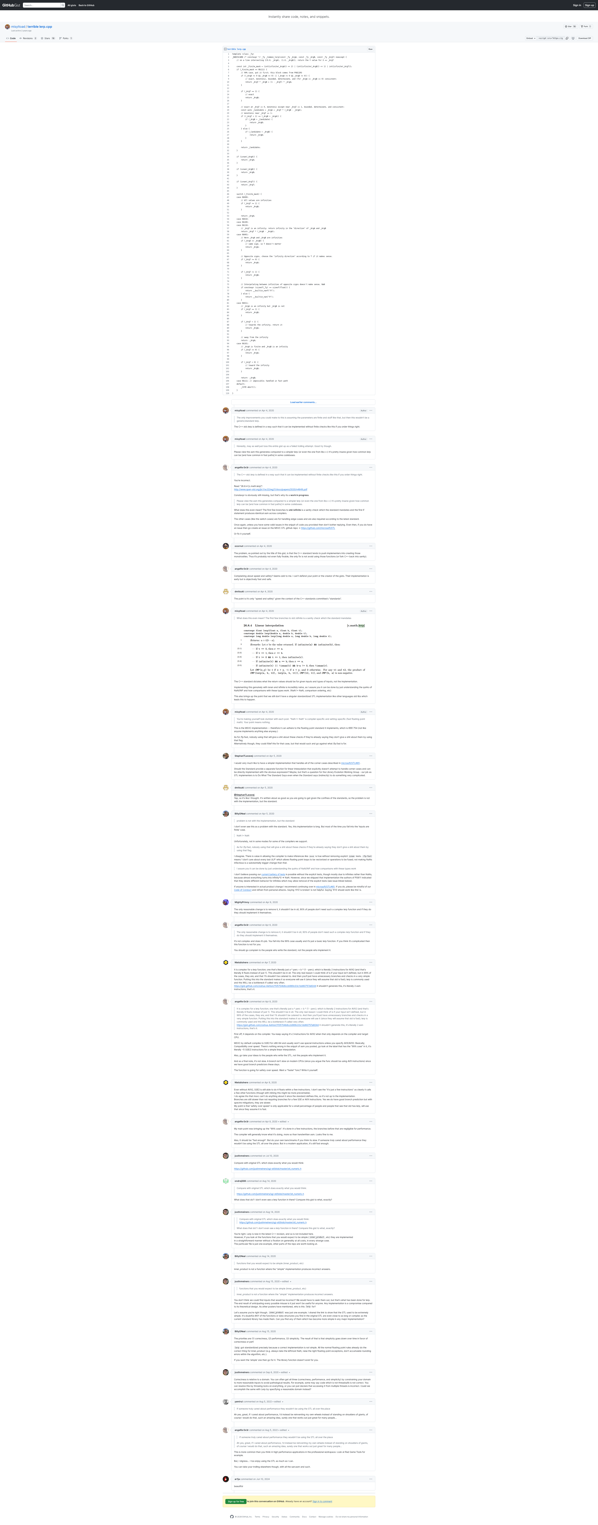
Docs (304, 1517)
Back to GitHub (86, 5)
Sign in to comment (322, 1501)
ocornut (239, 546)
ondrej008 (240, 1181)
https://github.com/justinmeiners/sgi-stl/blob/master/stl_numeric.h (267, 1168)
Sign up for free (236, 1501)
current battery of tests (273, 874)
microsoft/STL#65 (350, 763)
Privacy (266, 1517)
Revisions (29, 38)
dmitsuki (239, 591)
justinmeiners (242, 1155)
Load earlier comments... (303, 402)
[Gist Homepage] (11, 5)
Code (13, 38)
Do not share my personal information (352, 1517)
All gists (72, 5)
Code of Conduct (243, 890)
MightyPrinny (242, 902)
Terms (257, 1517)
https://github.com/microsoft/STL (318, 528)
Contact (312, 1517)
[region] (299, 223)
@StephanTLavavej (244, 794)
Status (284, 1517)
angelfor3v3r (242, 467)
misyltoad (18, 26)
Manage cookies (326, 1517)
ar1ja (237, 1479)
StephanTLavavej (244, 755)
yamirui (239, 1401)
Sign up (589, 5)
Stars (49, 38)
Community (295, 1517)
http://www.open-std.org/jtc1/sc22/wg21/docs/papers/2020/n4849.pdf (270, 489)
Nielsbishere (241, 962)
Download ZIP (585, 38)
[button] (567, 38)
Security (275, 1517)
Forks (67, 38)
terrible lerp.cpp (40, 26)
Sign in (577, 5)
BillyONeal (240, 813)
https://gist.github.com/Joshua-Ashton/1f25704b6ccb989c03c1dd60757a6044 (275, 986)
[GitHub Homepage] (232, 1517)
